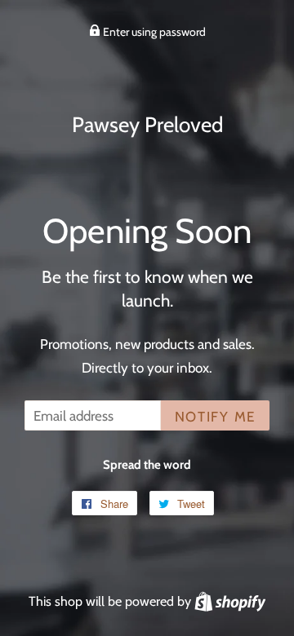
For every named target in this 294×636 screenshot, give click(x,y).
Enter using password (153, 31)
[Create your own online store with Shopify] (229, 601)
